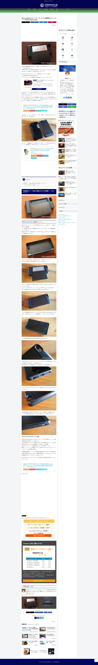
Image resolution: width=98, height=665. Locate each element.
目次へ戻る (25, 473)
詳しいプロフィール (64, 93)
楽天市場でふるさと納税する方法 (67, 120)
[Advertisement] (39, 34)
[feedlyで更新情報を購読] (42, 618)
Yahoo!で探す (38, 110)
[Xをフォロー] (35, 618)
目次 (26, 179)
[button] (75, 34)
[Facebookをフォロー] (38, 618)
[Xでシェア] (26, 22)
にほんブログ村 (61, 217)
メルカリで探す (44, 110)
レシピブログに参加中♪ (61, 214)
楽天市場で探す (32, 110)
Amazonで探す (26, 110)
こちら (32, 594)
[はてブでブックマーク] (43, 22)
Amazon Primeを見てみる (38, 535)
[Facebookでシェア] (34, 22)
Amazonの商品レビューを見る (36, 153)
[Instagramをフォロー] (40, 618)
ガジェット (24, 515)
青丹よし (67, 78)
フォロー (48, 601)
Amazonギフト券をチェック (39, 580)
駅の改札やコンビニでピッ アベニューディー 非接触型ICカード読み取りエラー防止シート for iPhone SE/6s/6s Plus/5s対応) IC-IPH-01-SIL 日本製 (42, 149)
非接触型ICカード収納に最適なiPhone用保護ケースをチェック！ (35, 183)
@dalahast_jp (39, 589)
